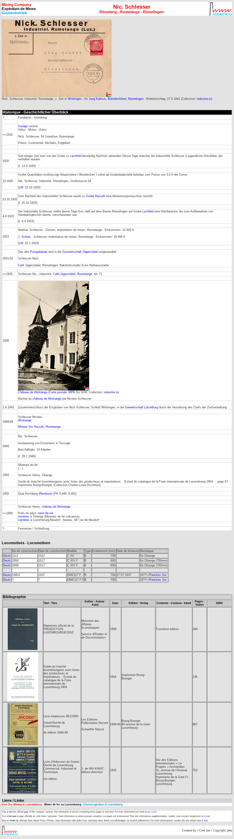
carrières (23, 520)
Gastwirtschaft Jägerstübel (80, 251)
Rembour (45, 493)
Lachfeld (75, 156)
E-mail (205, 820)
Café (21, 265)
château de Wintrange (46, 398)
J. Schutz (24, 236)
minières (23, 516)
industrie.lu (204, 98)
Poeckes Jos (158, 575)
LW (21, 187)
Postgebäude (38, 251)
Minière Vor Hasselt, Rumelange (39, 426)
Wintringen (75, 98)
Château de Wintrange (32, 392)
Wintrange (24, 420)
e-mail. (154, 812)
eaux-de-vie (45, 513)
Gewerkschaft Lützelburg (142, 407)
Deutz (7, 555)
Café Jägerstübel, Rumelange (72, 274)
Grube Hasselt (95, 196)
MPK (72, 392)
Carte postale (58, 392)
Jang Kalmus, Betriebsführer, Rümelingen (116, 98)
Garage (23, 126)
